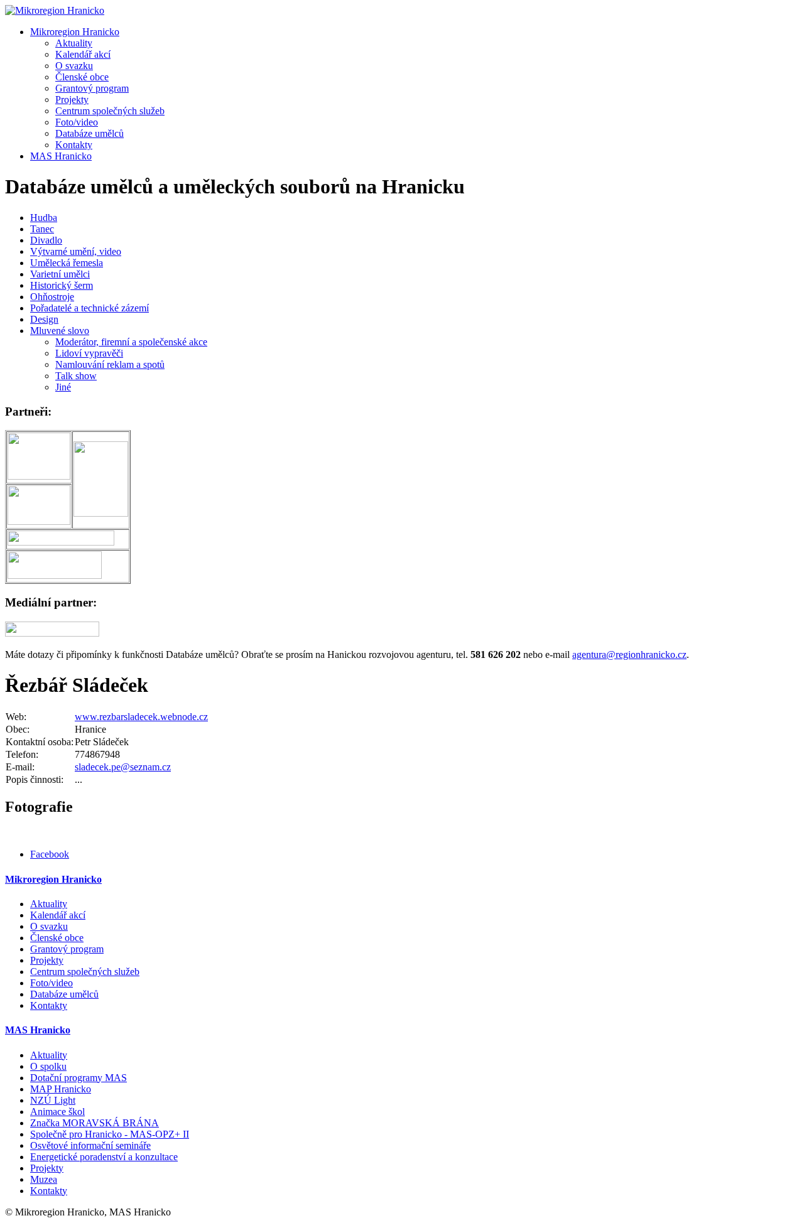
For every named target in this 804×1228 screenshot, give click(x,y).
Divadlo (46, 240)
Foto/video (76, 122)
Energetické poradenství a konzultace (104, 1156)
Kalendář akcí (83, 54)
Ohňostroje (52, 296)
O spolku (48, 1066)
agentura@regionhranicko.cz (629, 654)
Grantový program (92, 88)
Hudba (43, 217)
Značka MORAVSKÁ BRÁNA (94, 1123)
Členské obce (82, 77)
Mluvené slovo (59, 330)
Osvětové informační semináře (90, 1145)
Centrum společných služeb (110, 110)
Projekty (72, 99)
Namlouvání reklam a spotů (110, 364)
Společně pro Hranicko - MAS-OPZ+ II (109, 1134)
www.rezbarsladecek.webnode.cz (141, 716)
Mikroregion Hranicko (74, 31)
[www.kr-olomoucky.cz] (39, 476)
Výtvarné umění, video (75, 251)
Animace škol (57, 1111)
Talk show (76, 375)
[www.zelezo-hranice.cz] (55, 575)
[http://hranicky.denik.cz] (402, 629)
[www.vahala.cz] (39, 521)
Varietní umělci (60, 274)
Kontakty (73, 144)
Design (44, 319)
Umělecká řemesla (66, 262)
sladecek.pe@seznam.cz (123, 767)
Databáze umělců (89, 133)
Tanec (42, 229)
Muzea (43, 1179)
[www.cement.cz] (100, 513)
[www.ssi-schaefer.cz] (61, 542)
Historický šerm (61, 285)
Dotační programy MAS (78, 1077)
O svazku (74, 65)
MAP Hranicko (60, 1089)
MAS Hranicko (61, 156)
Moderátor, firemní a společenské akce (131, 342)
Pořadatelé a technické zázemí (89, 308)
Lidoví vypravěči (89, 353)
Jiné (63, 387)
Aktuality (73, 43)
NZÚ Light (52, 1100)
